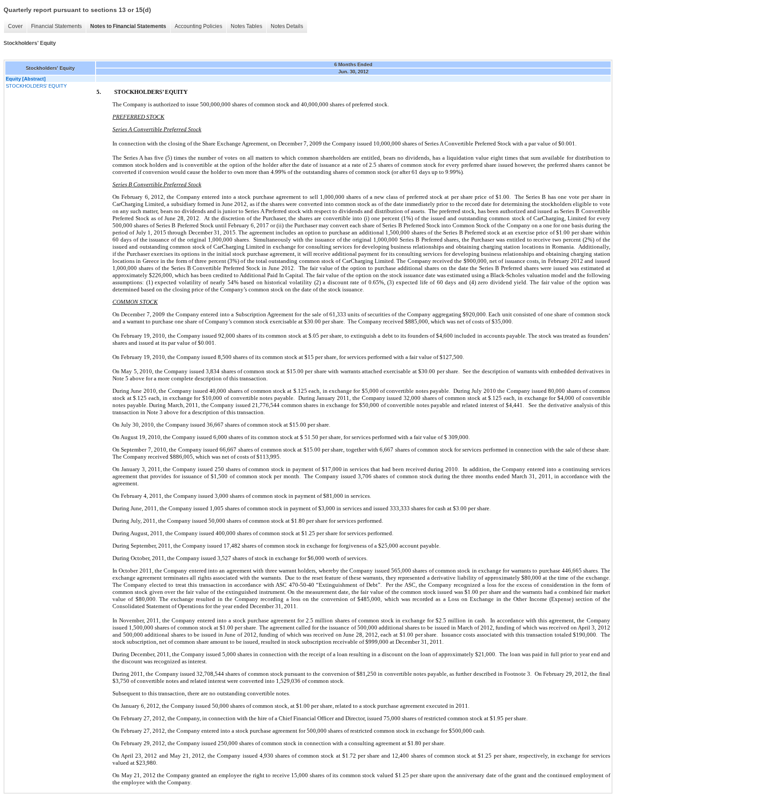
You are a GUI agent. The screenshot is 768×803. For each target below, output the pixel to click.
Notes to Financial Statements (128, 26)
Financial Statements (56, 26)
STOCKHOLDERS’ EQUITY (36, 86)
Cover (15, 26)
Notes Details (287, 26)
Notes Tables (246, 26)
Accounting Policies (198, 26)
